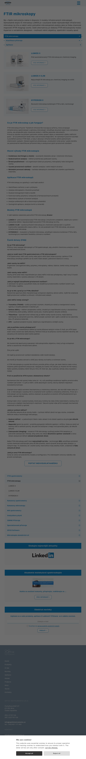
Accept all (29, 753)
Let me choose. (51, 748)
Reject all (56, 753)
